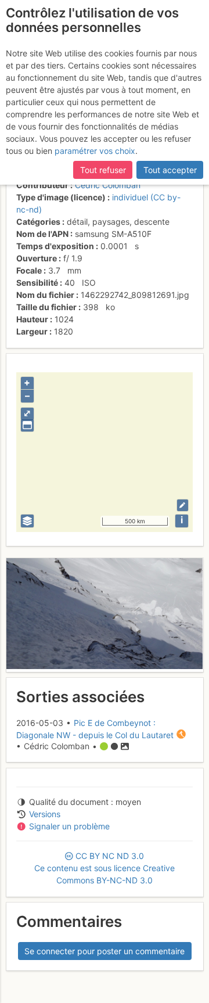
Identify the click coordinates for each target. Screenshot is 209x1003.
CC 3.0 (104, 868)
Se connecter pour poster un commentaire (104, 951)
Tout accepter (170, 170)
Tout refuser (103, 170)
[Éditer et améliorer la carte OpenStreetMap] (182, 505)
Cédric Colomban (107, 185)
